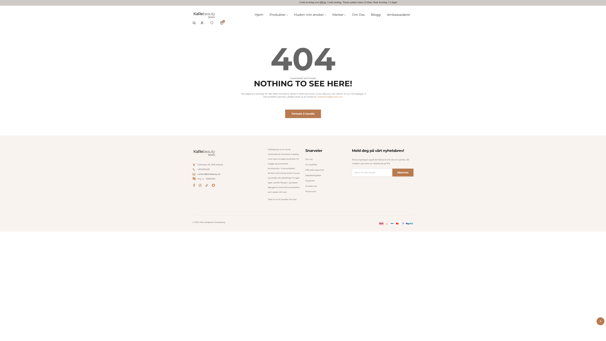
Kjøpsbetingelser (313, 175)
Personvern (310, 191)
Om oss (309, 159)
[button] (194, 22)
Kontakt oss (311, 186)
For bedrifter (311, 164)
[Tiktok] (207, 185)
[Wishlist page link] (211, 22)
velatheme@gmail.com (330, 96)
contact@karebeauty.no (208, 174)
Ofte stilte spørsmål (314, 170)
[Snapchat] (213, 185)
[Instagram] (200, 185)
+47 (199, 169)
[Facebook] (194, 185)
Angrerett (310, 180)
